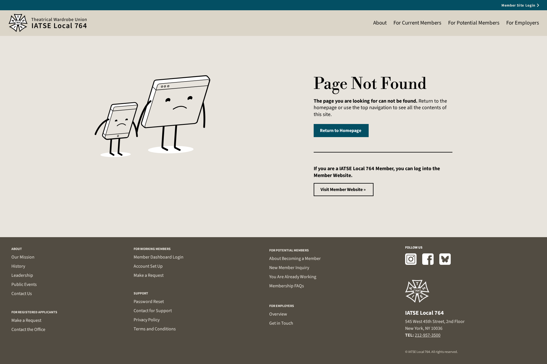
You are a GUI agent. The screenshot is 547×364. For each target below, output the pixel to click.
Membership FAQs (286, 286)
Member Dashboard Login (158, 257)
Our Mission (22, 257)
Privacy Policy (147, 320)
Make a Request (26, 320)
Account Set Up (148, 266)
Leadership (22, 275)
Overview (278, 314)
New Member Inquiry (289, 268)
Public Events (24, 284)
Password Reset (149, 301)
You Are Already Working (292, 277)
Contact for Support (153, 311)
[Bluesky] (445, 259)
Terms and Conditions (155, 329)
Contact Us (21, 293)
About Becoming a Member (295, 258)
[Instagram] (411, 259)
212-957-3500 (427, 335)
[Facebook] (428, 259)
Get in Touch (281, 323)
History (18, 266)
